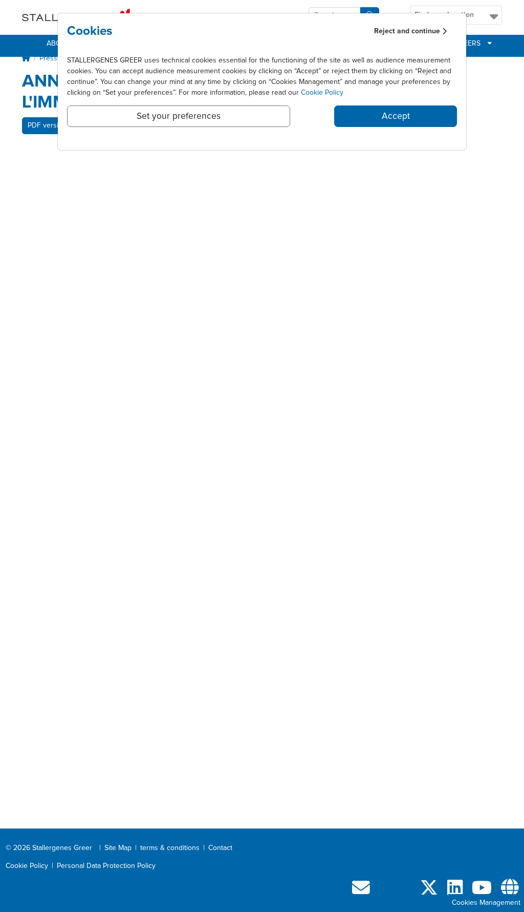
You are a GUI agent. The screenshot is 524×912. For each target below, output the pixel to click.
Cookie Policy (322, 92)
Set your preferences (179, 116)
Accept (396, 116)
